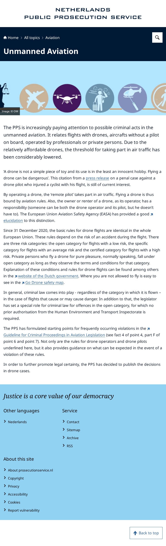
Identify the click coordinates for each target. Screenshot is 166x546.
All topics (32, 37)
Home (13, 37)
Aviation (52, 37)
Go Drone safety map (44, 282)
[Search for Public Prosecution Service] (157, 37)
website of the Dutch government (48, 275)
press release (97, 177)
